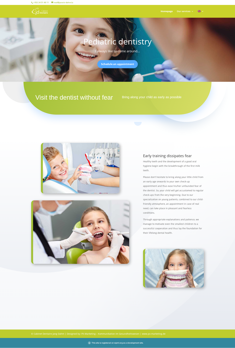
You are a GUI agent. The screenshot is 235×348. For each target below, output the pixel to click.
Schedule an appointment (117, 64)
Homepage (167, 11)
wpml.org (118, 343)
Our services (183, 11)
